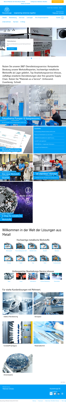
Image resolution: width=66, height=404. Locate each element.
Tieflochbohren (33, 281)
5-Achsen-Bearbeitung (45, 281)
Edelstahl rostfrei (33, 250)
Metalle (4, 17)
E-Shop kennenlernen (57, 1)
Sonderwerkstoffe (57, 263)
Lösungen (30, 17)
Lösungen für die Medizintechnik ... (41, 147)
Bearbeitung (13, 17)
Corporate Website (53, 391)
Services (21, 17)
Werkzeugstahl (9, 250)
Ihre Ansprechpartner (41, 17)
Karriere (15, 22)
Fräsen (21, 281)
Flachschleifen (57, 281)
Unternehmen (6, 22)
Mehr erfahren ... (11, 48)
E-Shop (23, 22)
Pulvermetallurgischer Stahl (21, 250)
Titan (33, 263)
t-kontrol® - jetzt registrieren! (40, 141)
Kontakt (48, 7)
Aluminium (57, 250)
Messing (9, 263)
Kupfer (21, 263)
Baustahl (45, 250)
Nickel (45, 263)
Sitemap (34, 400)
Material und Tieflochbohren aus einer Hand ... (44, 134)
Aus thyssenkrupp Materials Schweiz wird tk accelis (44, 131)
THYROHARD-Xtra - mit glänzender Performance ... (44, 144)
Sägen (9, 281)
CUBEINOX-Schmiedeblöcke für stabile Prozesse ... (44, 137)
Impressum (40, 400)
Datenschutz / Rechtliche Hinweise (52, 400)
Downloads (55, 7)
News (52, 7)
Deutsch (60, 7)
